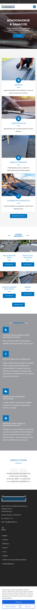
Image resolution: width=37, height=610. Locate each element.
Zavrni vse (28, 606)
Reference (5, 544)
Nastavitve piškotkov (10, 606)
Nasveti (5, 548)
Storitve (5, 540)
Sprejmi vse (18, 602)
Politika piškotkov (8, 564)
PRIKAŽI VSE (18, 304)
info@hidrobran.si (11, 522)
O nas (4, 552)
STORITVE (18, 35)
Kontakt (5, 556)
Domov (4, 536)
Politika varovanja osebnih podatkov (14, 560)
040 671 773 (8, 518)
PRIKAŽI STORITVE (18, 216)
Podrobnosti (9, 264)
